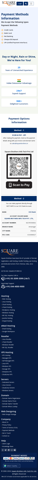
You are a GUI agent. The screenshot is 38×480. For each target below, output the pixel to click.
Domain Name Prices (9, 401)
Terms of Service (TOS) (10, 428)
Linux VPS (5, 363)
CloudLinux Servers (8, 388)
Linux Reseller (6, 339)
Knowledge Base (7, 446)
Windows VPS (6, 366)
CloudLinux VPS (7, 374)
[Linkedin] (8, 450)
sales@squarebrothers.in (20, 143)
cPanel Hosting (7, 307)
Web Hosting (6, 299)
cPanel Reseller (7, 342)
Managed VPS (6, 358)
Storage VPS (6, 369)
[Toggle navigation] (31, 3)
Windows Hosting (8, 313)
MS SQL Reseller (7, 347)
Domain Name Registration (11, 398)
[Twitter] (5, 450)
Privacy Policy (6, 425)
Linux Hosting (6, 302)
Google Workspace (8, 331)
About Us (5, 422)
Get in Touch (6, 433)
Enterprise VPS (7, 372)
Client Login (6, 444)
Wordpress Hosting (8, 310)
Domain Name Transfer (10, 404)
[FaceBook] (2, 450)
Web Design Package (9, 414)
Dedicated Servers (8, 382)
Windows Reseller (8, 345)
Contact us (5, 436)
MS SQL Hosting (7, 315)
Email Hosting (6, 329)
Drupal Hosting (7, 321)
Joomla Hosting (7, 318)
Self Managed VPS (8, 361)
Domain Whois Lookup (9, 406)
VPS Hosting (6, 355)
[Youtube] (15, 450)
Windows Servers (7, 390)
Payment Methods (8, 430)
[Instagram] (12, 450)
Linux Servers (6, 385)
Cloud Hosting (6, 304)
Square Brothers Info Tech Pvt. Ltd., (24, 471)
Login (20, 4)
